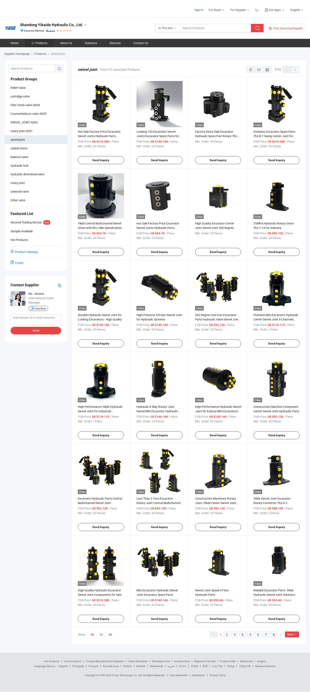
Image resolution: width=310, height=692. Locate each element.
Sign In (198, 10)
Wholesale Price (161, 661)
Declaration (198, 675)
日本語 (194, 666)
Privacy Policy (218, 675)
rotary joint (18, 183)
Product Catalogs (26, 252)
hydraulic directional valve (27, 174)
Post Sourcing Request (288, 28)
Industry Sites (182, 661)
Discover (115, 43)
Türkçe (231, 666)
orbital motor (19, 148)
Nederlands (156, 666)
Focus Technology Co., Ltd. (127, 675)
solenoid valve (20, 191)
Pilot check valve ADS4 (25, 105)
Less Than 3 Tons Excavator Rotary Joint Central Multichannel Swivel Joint (158, 502)
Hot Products (51, 661)
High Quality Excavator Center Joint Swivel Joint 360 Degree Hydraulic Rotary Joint (214, 227)
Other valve (18, 200)
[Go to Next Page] (295, 69)
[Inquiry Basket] (257, 10)
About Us (66, 43)
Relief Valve (18, 88)
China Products (72, 661)
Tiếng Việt (245, 666)
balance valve (19, 157)
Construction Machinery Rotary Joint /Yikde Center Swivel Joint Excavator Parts (215, 502)
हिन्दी (205, 666)
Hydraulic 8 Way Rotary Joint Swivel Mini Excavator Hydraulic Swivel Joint (157, 411)
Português (78, 666)
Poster (19, 263)
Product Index (228, 661)
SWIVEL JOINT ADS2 (24, 122)
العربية (170, 666)
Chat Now (40, 308)
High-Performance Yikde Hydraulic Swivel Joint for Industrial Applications (100, 411)
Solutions (91, 43)
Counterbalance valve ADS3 (29, 114)
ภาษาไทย (217, 666)
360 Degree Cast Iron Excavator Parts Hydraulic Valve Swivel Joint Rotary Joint (217, 319)
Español (63, 666)
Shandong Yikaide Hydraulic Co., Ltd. (51, 25)
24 (92, 634)
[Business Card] (59, 285)
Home (14, 43)
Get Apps (274, 10)
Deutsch (141, 666)
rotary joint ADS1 (22, 131)
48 (110, 635)
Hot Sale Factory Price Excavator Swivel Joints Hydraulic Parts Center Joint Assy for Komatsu (99, 136)
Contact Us (140, 43)
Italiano (127, 666)
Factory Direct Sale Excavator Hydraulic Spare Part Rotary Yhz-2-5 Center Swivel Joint (217, 136)
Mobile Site (246, 661)
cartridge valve (20, 96)
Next (290, 634)
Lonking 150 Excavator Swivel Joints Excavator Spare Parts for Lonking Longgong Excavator (157, 136)
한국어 (182, 666)
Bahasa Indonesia (265, 666)
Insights (261, 661)
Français (93, 666)
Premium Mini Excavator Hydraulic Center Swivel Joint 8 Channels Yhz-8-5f (275, 319)
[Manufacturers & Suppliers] (31, 8)
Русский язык (111, 666)
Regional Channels (205, 661)
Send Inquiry (100, 160)
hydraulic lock (19, 166)
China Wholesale (137, 661)
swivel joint (18, 140)
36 (101, 635)
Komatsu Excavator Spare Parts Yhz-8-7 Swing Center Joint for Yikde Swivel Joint (274, 136)
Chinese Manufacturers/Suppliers (105, 661)
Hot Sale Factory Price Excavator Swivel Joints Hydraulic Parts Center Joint (157, 227)
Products (41, 43)
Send (36, 330)
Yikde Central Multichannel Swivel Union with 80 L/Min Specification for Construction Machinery (100, 227)
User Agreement (179, 675)
